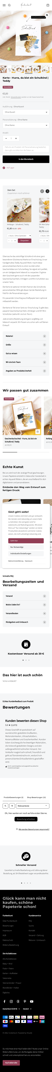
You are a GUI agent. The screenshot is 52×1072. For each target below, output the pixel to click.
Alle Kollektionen (10, 959)
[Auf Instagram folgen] (11, 1001)
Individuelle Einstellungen (20, 553)
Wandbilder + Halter (11, 987)
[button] (47, 191)
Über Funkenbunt (10, 921)
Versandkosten (16, 97)
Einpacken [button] (25, 240)
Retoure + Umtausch (37, 940)
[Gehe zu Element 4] (20, 69)
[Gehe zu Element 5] (28, 69)
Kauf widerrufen (11, 1063)
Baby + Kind (7, 963)
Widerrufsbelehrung (11, 945)
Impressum (29, 561)
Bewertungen (8, 925)
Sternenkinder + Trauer (12, 983)
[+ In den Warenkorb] (37, 431)
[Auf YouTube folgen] (31, 1001)
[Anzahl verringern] (6, 138)
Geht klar (14, 540)
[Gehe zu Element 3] (11, 69)
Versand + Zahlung (36, 935)
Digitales (6, 992)
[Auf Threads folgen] (18, 1001)
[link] (19, 210)
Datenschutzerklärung (15, 561)
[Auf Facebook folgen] (4, 1001)
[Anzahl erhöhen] (16, 138)
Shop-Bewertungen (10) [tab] (36, 797)
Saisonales (7, 978)
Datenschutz (8, 940)
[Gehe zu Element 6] (37, 69)
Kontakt (32, 930)
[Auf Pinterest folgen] (25, 1001)
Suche (31, 925)
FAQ (30, 921)
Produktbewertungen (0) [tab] (13, 797)
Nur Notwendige (16, 547)
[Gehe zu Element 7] (45, 69)
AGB (4, 935)
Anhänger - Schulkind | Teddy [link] (18, 224)
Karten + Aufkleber (10, 973)
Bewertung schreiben (26, 819)
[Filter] (12, 806)
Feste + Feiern (8, 968)
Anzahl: (6, 132)
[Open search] (5, 806)
